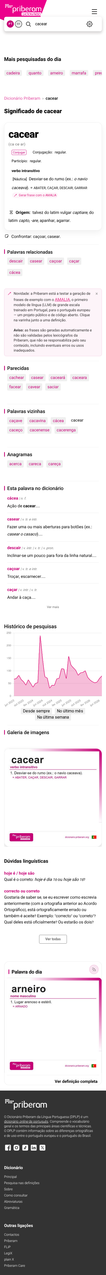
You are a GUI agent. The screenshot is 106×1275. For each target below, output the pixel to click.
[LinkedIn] (34, 1150)
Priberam (10, 1241)
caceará (58, 377)
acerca (15, 463)
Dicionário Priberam (22, 98)
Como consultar (16, 1196)
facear (15, 386)
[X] (42, 1150)
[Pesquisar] (28, 24)
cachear (16, 377)
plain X (9, 1260)
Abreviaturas (13, 1202)
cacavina (37, 420)
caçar (74, 261)
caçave (15, 420)
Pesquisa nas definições (21, 1183)
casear (36, 261)
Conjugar (19, 152)
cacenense (39, 429)
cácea (14, 272)
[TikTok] (25, 1150)
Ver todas (53, 939)
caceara (79, 377)
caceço (15, 429)
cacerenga (66, 429)
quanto (35, 73)
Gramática (11, 1208)
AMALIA (62, 299)
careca (35, 463)
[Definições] (89, 24)
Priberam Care (14, 1266)
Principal (10, 1177)
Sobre (8, 1189)
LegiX (8, 1253)
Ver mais (53, 607)
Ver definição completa (76, 1081)
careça (54, 463)
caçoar (55, 261)
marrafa (79, 73)
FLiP (7, 1247)
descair (16, 261)
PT (10, 24)
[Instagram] (16, 1150)
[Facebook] (8, 1150)
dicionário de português (26, 1122)
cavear (34, 386)
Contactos (11, 1235)
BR (18, 24)
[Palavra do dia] (94, 969)
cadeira (13, 73)
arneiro (56, 73)
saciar (52, 386)
